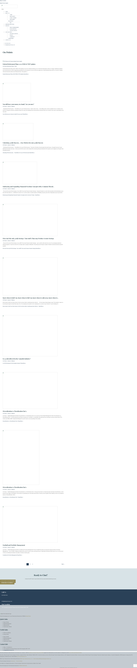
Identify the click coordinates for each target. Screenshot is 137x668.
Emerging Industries (9, 24)
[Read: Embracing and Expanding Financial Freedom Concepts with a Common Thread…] (20, 183)
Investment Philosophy (11, 20)
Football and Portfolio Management (14, 545)
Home (6, 11)
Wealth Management (14, 27)
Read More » (16, 74)
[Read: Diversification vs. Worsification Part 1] (21, 484)
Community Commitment (11, 37)
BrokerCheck (28, 616)
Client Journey (13, 18)
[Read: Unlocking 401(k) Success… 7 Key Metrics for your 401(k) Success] (18, 140)
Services (7, 25)
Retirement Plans (10, 66)
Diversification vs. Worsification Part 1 (15, 487)
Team (11, 14)
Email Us (4, 598)
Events (11, 35)
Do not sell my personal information (75, 652)
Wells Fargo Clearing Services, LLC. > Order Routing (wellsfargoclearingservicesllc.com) (35, 658)
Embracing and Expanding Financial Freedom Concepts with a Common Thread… (28, 186)
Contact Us (8, 40)
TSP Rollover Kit (13, 30)
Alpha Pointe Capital (4, 3)
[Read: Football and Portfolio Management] (30, 542)
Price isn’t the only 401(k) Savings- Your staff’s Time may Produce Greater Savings (28, 238)
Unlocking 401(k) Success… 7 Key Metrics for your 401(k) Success (23, 143)
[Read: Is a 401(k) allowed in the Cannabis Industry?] (30, 356)
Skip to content (3, 0)
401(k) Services (13, 29)
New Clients (12, 16)
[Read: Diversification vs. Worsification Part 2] (30, 408)
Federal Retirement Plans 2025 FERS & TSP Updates (19, 64)
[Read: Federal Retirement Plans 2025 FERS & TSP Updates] (12, 61)
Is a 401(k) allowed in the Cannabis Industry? (17, 359)
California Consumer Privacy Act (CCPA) (36, 652)
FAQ (10, 22)
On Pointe (5, 66)
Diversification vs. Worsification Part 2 (15, 411)
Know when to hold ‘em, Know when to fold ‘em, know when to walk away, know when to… (31, 298)
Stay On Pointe (8, 32)
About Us (7, 13)
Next (63, 564)
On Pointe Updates (14, 33)
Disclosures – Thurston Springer (16, 661)
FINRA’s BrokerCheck (23, 665)
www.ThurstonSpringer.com (21, 656)
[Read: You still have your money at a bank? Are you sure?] (17, 101)
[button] (40, 9)
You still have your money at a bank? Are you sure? (18, 104)
